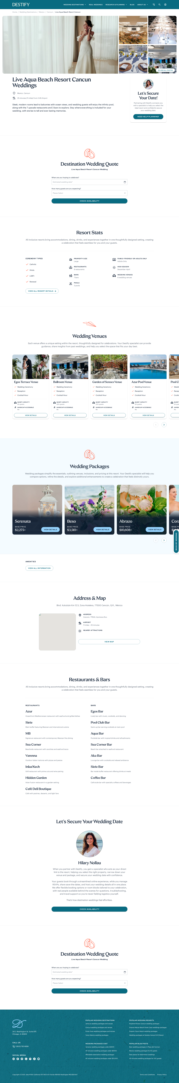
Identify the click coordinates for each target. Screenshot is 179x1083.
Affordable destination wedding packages (99, 1055)
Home (14, 12)
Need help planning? (148, 116)
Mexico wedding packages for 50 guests (143, 1051)
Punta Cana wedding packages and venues (100, 1031)
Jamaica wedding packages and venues (99, 1024)
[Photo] (60, 45)
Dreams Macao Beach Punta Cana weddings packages (148, 1027)
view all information (39, 568)
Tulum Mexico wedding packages (96, 1035)
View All (165, 70)
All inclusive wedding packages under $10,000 (101, 1058)
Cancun (50, 12)
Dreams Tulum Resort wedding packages (143, 1031)
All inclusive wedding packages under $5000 (101, 1051)
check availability (89, 909)
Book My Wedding (176, 541)
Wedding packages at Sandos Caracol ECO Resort (146, 1035)
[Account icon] (165, 4)
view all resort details (41, 291)
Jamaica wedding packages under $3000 (99, 1047)
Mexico (42, 12)
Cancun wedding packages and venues (98, 1027)
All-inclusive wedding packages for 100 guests (145, 1058)
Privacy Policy (162, 1075)
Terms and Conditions (147, 1075)
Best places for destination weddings (142, 1055)
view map (109, 642)
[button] (155, 424)
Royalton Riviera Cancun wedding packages (144, 1024)
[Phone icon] (154, 4)
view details (50, 529)
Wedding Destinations (28, 12)
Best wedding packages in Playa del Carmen (144, 1047)
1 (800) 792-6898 (22, 1046)
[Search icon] (160, 5)
